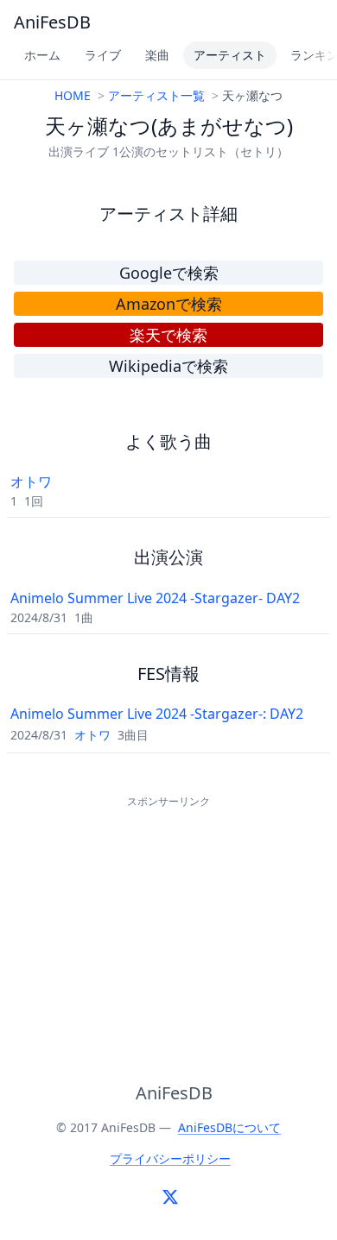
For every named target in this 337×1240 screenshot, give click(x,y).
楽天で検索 (168, 334)
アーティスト (230, 55)
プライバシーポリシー (170, 1158)
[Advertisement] (168, 920)
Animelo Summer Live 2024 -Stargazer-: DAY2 (156, 713)
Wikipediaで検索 (168, 366)
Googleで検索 (169, 272)
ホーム (42, 55)
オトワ (31, 481)
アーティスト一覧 (156, 95)
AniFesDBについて (229, 1127)
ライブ (103, 55)
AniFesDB (52, 22)
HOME (72, 95)
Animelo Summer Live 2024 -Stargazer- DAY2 (155, 598)
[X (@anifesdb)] (170, 1196)
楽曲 (157, 55)
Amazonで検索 (169, 303)
